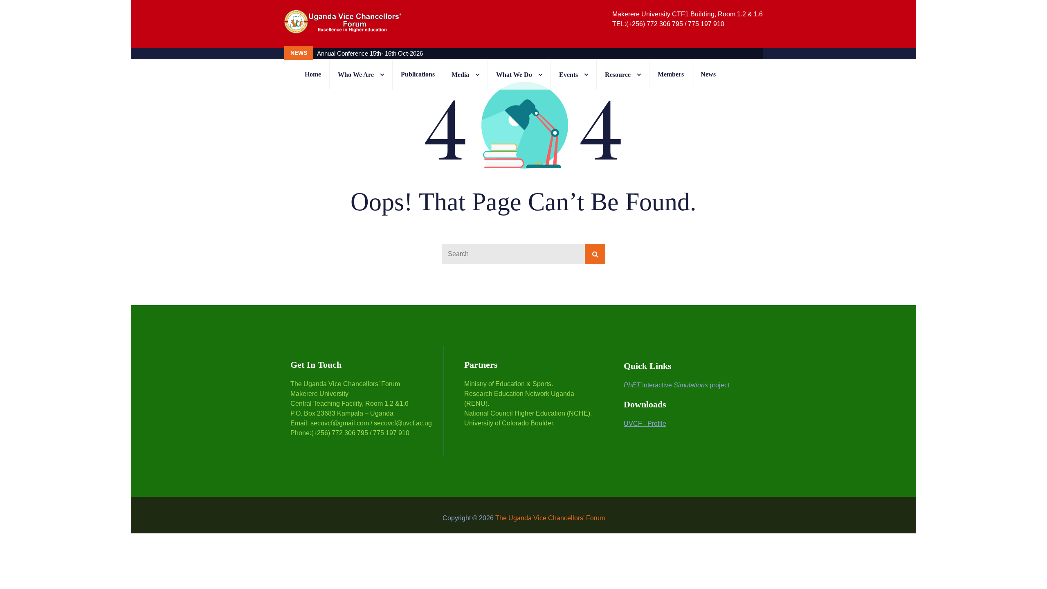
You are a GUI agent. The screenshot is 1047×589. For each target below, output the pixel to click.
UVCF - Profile (645, 423)
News (708, 74)
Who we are (356, 74)
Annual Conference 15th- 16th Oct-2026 (370, 53)
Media (460, 74)
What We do (514, 74)
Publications (418, 74)
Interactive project (676, 385)
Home (313, 74)
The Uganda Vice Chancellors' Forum (550, 518)
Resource (618, 74)
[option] (481, 53)
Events (568, 74)
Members (671, 74)
